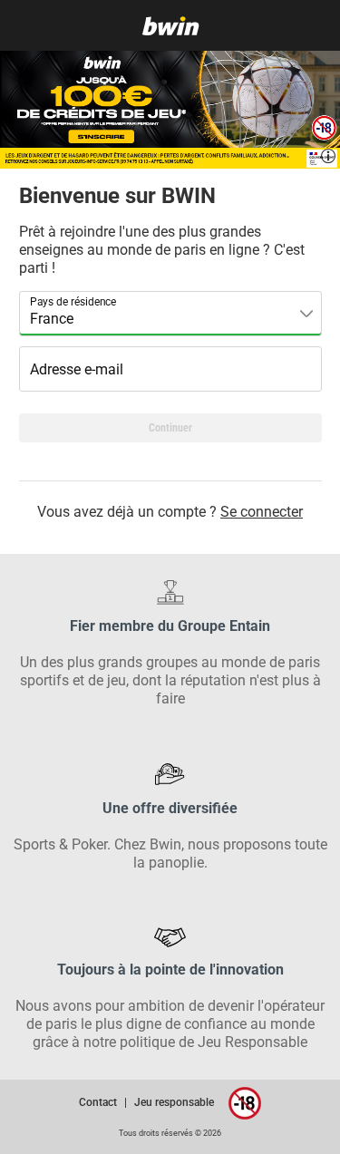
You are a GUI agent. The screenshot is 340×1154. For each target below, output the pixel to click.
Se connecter (261, 511)
